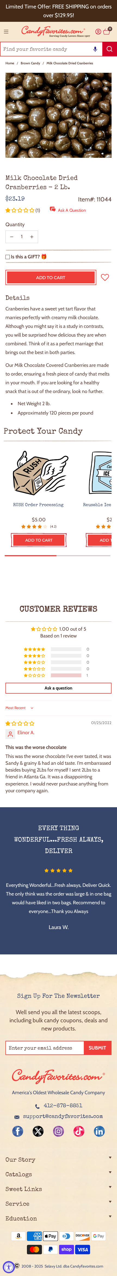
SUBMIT (97, 1048)
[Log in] (98, 31)
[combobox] (58, 49)
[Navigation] (6, 32)
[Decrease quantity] (12, 237)
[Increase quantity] (32, 237)
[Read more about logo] (58, 1085)
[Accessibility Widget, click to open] (9, 1267)
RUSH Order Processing (39, 505)
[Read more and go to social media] (17, 1131)
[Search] (109, 49)
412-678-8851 (63, 1106)
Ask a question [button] (58, 688)
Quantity (15, 224)
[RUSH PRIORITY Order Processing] (39, 473)
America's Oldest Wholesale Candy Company (58, 1093)
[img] (19, 724)
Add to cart (39, 540)
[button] (95, 49)
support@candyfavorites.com (63, 1117)
